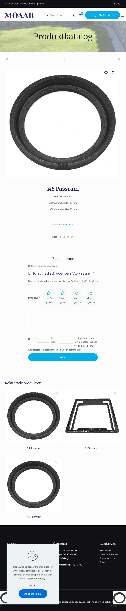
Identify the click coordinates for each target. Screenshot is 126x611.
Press (102, 562)
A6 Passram (34, 517)
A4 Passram (34, 448)
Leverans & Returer (109, 554)
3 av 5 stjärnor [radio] (76, 300)
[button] (113, 72)
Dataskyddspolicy (35, 578)
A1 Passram (92, 448)
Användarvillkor (107, 558)
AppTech (85, 602)
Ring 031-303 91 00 (102, 15)
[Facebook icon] (115, 3)
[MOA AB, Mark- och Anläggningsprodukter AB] (19, 15)
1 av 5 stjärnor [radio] (48, 300)
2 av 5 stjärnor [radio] (62, 300)
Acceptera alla (32, 593)
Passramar (68, 224)
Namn (32, 339)
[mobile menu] (122, 15)
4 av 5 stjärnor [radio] (90, 300)
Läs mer (33, 585)
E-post (54, 340)
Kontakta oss (106, 550)
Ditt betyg (34, 297)
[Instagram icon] (119, 3)
